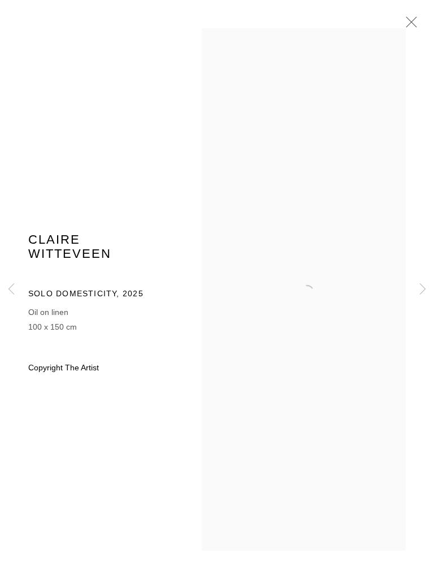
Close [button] (408, 25)
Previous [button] (11, 289)
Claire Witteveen (69, 246)
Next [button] (422, 289)
